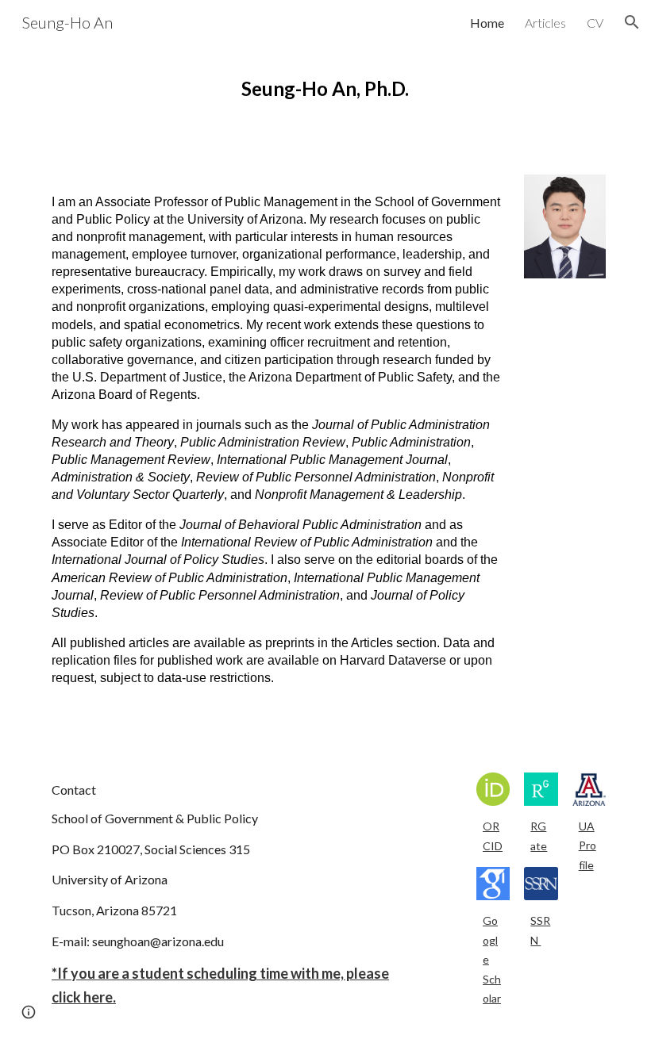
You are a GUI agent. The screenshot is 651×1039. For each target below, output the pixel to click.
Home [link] (487, 22)
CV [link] (595, 22)
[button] (632, 22)
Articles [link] (545, 22)
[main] (325, 89)
